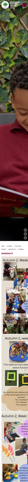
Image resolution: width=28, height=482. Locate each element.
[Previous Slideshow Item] (25, 234)
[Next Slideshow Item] (25, 230)
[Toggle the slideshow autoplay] (25, 237)
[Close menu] (24, 5)
